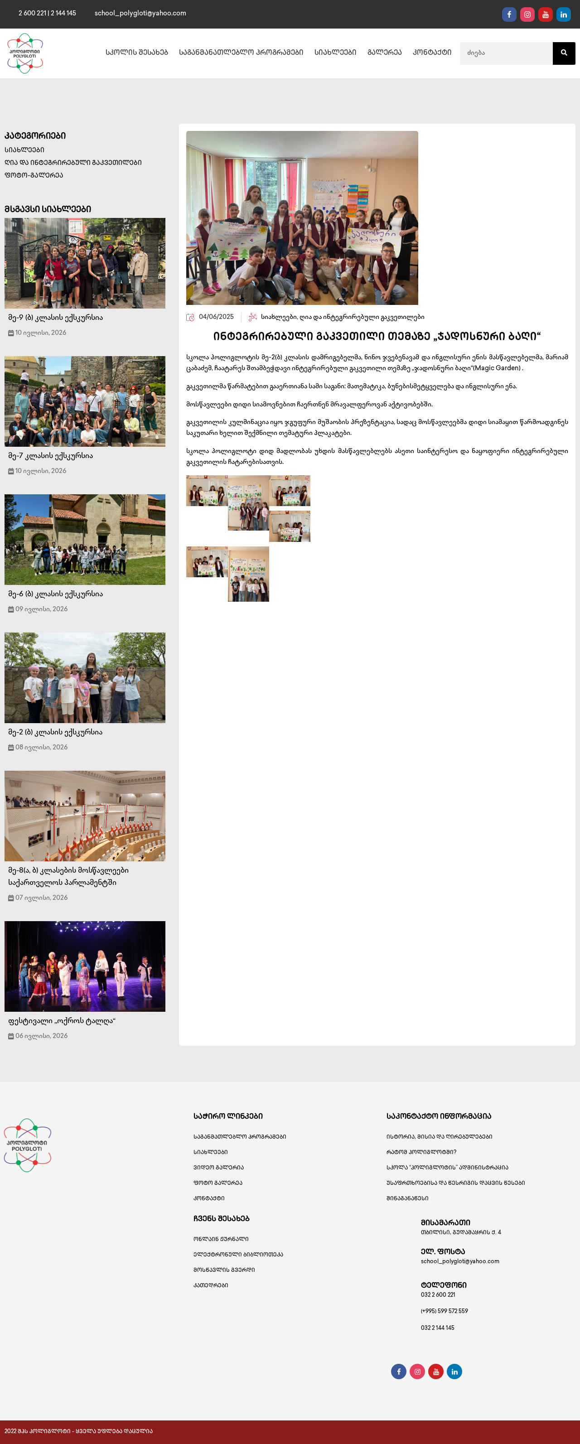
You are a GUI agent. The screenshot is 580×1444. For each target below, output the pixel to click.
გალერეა (384, 53)
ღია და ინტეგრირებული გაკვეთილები (73, 163)
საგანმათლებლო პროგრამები (239, 1137)
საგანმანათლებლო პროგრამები (241, 53)
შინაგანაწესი (408, 1199)
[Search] (564, 53)
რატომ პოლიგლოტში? (421, 1153)
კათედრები (210, 1286)
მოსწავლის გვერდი (224, 1271)
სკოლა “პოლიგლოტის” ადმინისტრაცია (447, 1168)
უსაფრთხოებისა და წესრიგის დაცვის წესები (456, 1184)
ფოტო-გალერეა (34, 176)
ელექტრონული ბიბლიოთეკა (238, 1255)
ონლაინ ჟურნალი (221, 1240)
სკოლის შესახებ (137, 53)
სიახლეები (335, 53)
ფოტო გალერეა (217, 1184)
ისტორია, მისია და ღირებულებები (440, 1137)
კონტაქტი (432, 53)
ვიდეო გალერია (218, 1168)
